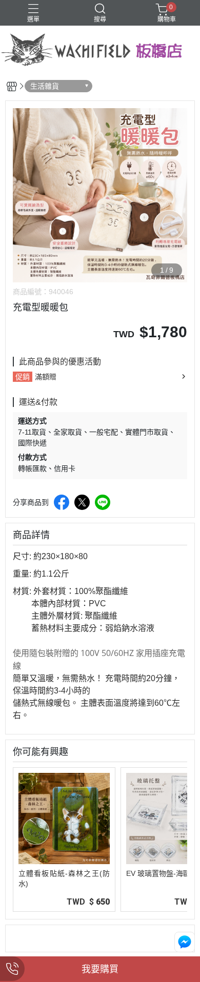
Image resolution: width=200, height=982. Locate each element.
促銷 (22, 377)
